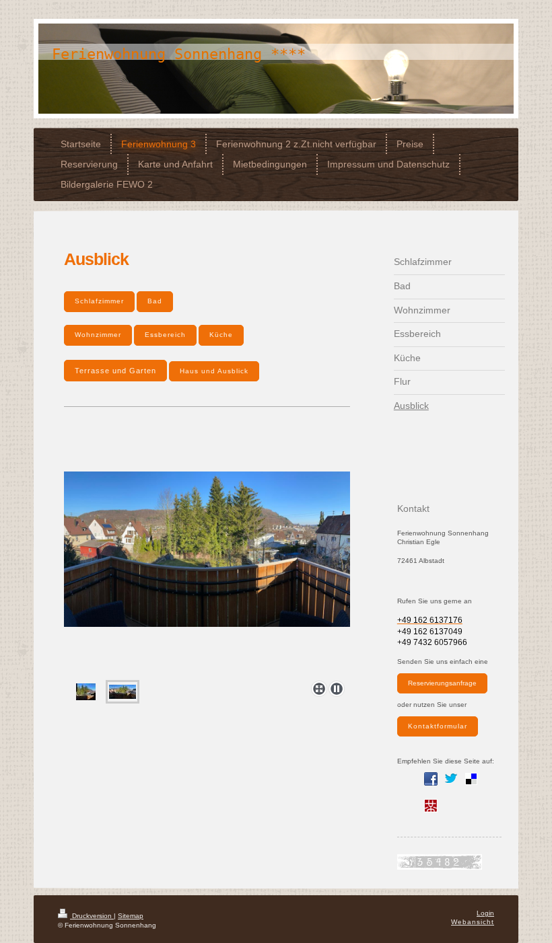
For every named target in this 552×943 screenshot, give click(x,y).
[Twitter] (451, 779)
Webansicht (472, 922)
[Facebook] (431, 779)
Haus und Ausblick (214, 371)
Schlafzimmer (99, 301)
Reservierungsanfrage (442, 683)
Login (485, 913)
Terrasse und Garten (115, 371)
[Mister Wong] (431, 806)
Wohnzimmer (98, 334)
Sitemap (130, 915)
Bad (154, 301)
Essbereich (165, 334)
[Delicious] (471, 779)
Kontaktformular (437, 726)
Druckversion (92, 915)
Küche (221, 334)
